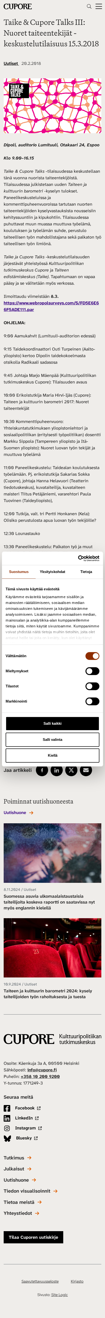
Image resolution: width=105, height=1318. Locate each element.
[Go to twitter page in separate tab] (71, 770)
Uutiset (11, 63)
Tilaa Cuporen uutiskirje (33, 1237)
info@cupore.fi (42, 1070)
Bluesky (23, 1138)
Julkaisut (14, 1169)
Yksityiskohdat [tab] (52, 572)
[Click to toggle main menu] (98, 6)
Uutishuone (15, 812)
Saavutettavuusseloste (40, 1281)
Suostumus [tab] (19, 572)
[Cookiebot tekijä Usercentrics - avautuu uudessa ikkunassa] (78, 558)
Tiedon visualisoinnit (27, 1191)
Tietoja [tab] (86, 572)
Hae (89, 6)
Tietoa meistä (19, 1202)
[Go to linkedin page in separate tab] (57, 770)
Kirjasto (77, 1281)
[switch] (92, 671)
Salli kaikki (52, 723)
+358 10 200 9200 (40, 1076)
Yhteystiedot (18, 1213)
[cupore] (52, 1039)
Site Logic (59, 1294)
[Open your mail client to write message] (86, 770)
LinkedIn (23, 1118)
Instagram (25, 1128)
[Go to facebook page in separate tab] (42, 770)
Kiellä (52, 755)
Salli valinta (52, 739)
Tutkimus (14, 1158)
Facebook (24, 1108)
